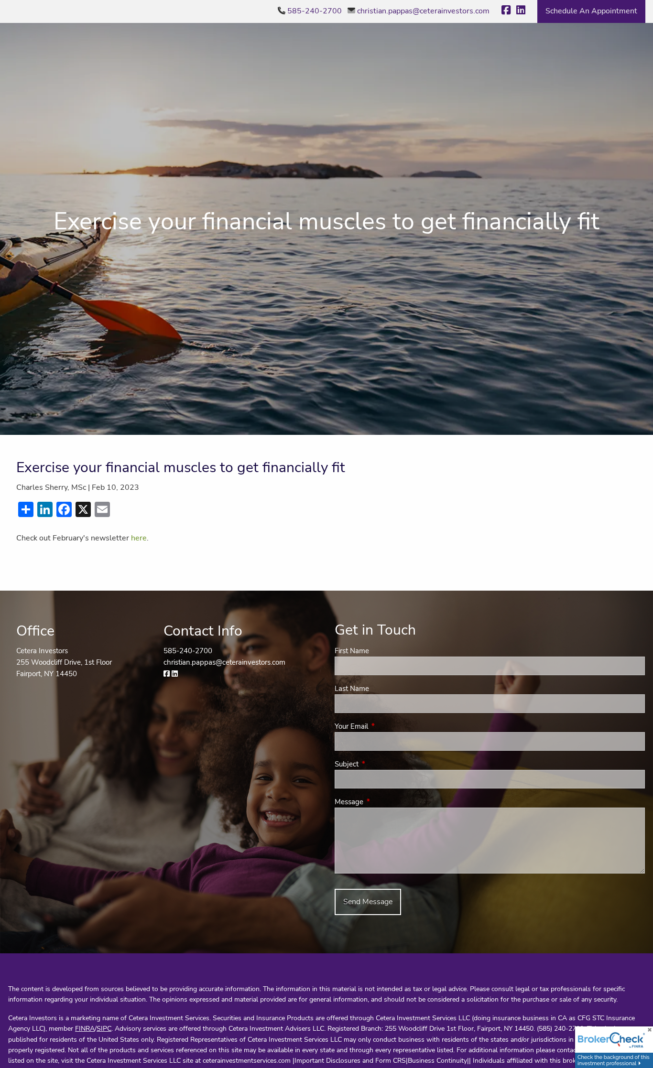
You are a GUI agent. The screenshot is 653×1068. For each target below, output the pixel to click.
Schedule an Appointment (591, 11)
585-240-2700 (314, 11)
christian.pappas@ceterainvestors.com (423, 11)
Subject (380, 764)
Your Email (385, 726)
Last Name (352, 688)
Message (383, 802)
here (139, 538)
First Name (352, 651)
